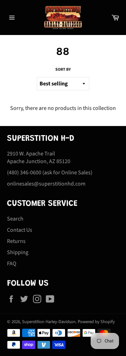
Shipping (17, 252)
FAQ (11, 263)
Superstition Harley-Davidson (49, 322)
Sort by (63, 69)
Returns (16, 241)
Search (15, 219)
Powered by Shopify (96, 322)
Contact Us (19, 230)
